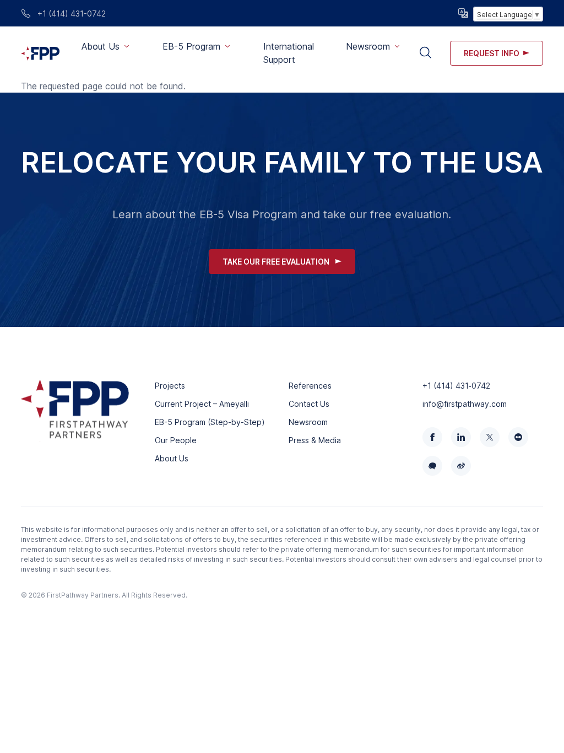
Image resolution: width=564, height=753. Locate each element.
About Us (171, 458)
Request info (491, 53)
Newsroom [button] (368, 46)
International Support (288, 53)
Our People (176, 440)
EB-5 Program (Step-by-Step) (210, 422)
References (310, 385)
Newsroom (308, 422)
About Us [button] (101, 46)
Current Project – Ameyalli (202, 403)
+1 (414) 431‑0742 (456, 385)
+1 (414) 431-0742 (70, 13)
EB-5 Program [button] (191, 46)
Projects (170, 385)
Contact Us (309, 403)
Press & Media (315, 440)
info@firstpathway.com (464, 403)
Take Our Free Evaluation (276, 261)
